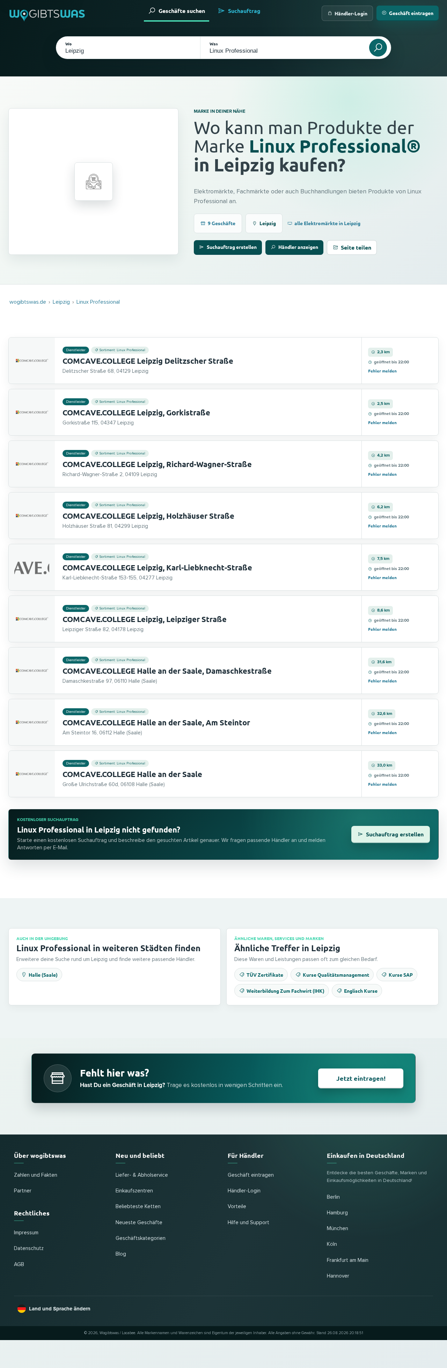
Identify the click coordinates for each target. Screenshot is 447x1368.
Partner (22, 1190)
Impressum (26, 1232)
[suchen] (378, 48)
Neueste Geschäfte (139, 1222)
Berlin (333, 1197)
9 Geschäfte (221, 223)
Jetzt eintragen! (361, 1078)
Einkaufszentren (134, 1190)
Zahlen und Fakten (35, 1175)
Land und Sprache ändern (59, 1309)
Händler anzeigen (298, 247)
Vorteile (237, 1206)
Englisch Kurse (361, 991)
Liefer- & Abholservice (142, 1175)
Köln (332, 1244)
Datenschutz (29, 1248)
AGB (19, 1264)
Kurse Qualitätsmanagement (336, 974)
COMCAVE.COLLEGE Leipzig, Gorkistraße (136, 412)
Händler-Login (351, 13)
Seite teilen (356, 247)
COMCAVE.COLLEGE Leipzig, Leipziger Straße (145, 619)
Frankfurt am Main (347, 1260)
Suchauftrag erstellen (232, 247)
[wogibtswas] (47, 13)
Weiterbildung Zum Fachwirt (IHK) (285, 991)
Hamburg (337, 1212)
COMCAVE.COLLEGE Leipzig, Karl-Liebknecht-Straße (157, 567)
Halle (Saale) (43, 974)
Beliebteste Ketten (138, 1206)
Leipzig (267, 223)
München (337, 1228)
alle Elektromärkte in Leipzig (327, 223)
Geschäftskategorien (141, 1238)
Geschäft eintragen (411, 13)
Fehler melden (382, 371)
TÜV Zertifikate (265, 974)
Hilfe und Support (248, 1222)
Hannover (338, 1276)
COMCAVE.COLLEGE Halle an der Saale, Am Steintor (156, 722)
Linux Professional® (335, 146)
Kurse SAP (401, 974)
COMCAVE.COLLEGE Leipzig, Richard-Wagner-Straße (157, 464)
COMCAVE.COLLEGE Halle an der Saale (132, 774)
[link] (223, 360)
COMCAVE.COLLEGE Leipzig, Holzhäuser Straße (148, 515)
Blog (121, 1254)
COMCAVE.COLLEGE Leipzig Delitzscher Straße (148, 360)
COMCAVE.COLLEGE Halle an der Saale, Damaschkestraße (167, 670)
